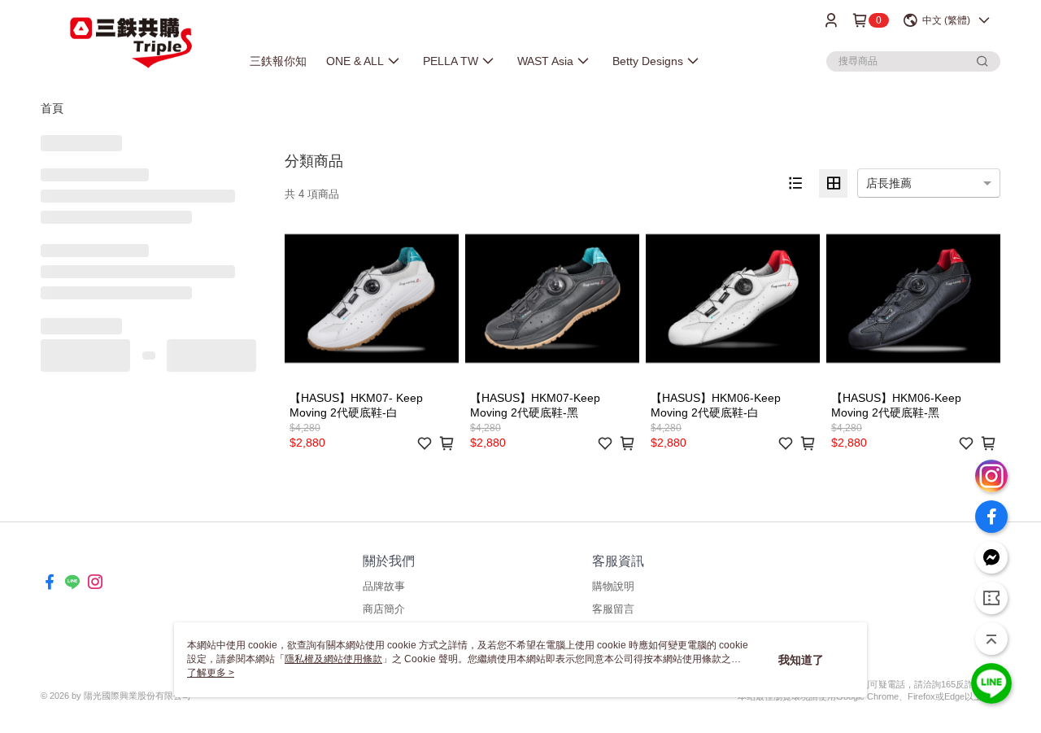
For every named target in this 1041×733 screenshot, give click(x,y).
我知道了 (801, 659)
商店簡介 (384, 609)
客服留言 (613, 609)
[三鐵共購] (131, 42)
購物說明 (613, 586)
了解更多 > (210, 672)
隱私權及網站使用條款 (333, 659)
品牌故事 (384, 586)
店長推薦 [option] (889, 183)
